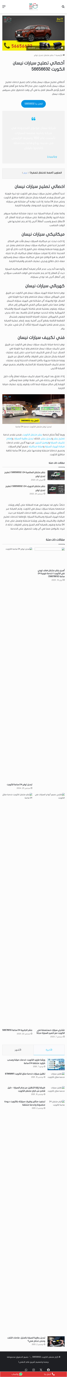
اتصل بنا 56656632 (34, 104)
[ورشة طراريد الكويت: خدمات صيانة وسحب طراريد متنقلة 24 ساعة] (56, 1064)
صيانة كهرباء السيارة (55, 446)
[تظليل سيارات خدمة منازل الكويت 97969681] (56, 1078)
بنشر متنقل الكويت (32, 434)
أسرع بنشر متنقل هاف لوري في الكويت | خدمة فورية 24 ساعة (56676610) (51, 573)
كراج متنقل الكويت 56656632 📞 (43, 1357)
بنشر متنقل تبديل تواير (44, 55)
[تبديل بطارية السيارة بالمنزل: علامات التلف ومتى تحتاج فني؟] (56, 1341)
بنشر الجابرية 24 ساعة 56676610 (17, 1030)
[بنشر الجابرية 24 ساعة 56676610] (17, 910)
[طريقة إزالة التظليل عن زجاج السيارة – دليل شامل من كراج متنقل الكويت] (56, 1092)
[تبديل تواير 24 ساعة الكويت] (17, 664)
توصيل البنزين (41, 442)
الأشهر (18, 1050)
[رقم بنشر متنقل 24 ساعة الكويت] (33, 6)
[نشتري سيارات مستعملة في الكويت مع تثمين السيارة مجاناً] (50, 910)
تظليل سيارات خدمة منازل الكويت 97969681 (25, 1074)
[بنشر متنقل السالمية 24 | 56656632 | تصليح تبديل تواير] (56, 475)
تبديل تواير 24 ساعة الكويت (19, 784)
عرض (25, 173)
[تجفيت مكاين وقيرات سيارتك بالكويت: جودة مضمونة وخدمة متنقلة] (56, 1217)
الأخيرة (49, 1050)
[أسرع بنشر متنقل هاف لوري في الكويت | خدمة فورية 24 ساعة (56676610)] (50, 557)
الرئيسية (59, 55)
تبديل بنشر (46, 438)
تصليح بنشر (59, 438)
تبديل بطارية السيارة (24, 438)
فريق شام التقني (26, 1362)
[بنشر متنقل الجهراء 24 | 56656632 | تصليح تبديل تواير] (56, 489)
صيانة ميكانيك (36, 446)
